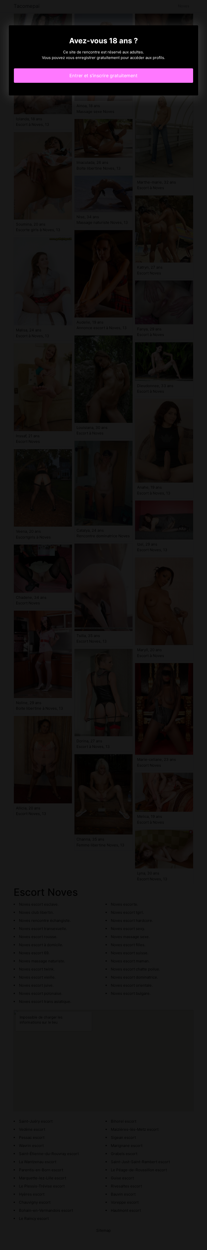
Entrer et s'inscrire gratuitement (103, 75)
